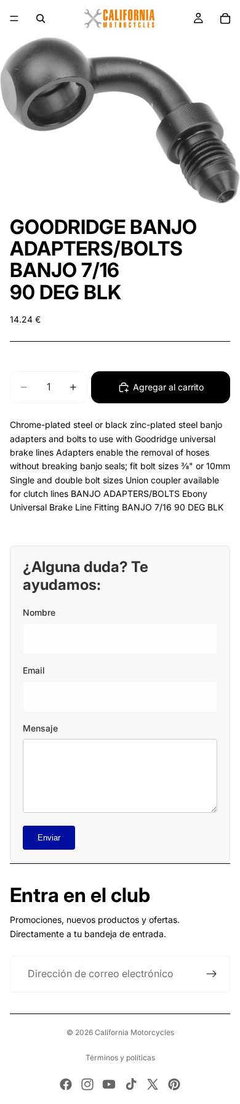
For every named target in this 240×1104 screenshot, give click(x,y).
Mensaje (40, 728)
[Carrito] (225, 18)
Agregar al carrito (168, 387)
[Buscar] (40, 18)
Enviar (49, 837)
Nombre (39, 612)
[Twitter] (152, 1084)
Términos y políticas (120, 1057)
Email (34, 670)
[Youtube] (109, 1084)
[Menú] (14, 18)
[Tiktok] (131, 1084)
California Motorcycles (134, 1032)
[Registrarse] (212, 974)
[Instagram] (87, 1084)
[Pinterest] (174, 1084)
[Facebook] (65, 1084)
